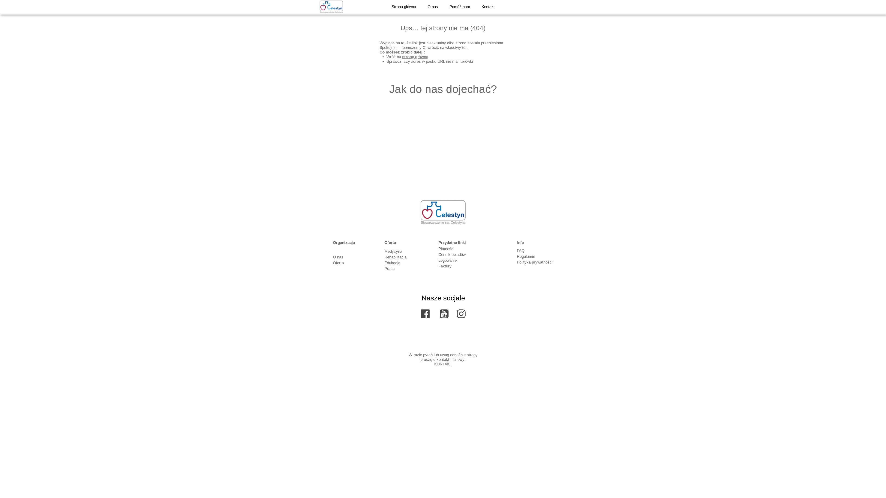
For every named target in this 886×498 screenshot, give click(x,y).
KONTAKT (443, 364)
